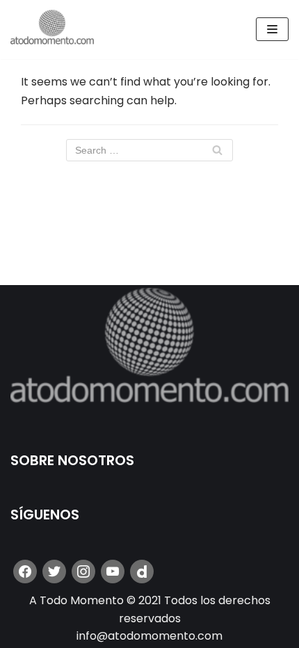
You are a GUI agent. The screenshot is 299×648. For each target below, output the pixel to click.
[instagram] (83, 571)
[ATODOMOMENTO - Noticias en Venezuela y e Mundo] (52, 29)
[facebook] (25, 571)
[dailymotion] (142, 571)
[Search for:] (149, 150)
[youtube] (112, 571)
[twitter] (54, 571)
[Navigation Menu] (272, 29)
